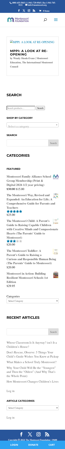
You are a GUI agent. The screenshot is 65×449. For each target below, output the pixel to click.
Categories (13, 296)
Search (40, 108)
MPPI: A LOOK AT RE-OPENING (29, 52)
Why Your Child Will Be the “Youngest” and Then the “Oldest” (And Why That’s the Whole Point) (31, 372)
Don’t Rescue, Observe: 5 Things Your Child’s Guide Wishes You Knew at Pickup (33, 354)
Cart (52, 444)
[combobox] (33, 124)
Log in (11, 391)
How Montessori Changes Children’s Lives (33, 381)
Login (14, 444)
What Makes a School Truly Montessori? (32, 362)
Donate (33, 444)
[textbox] (32, 126)
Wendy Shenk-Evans (24, 58)
